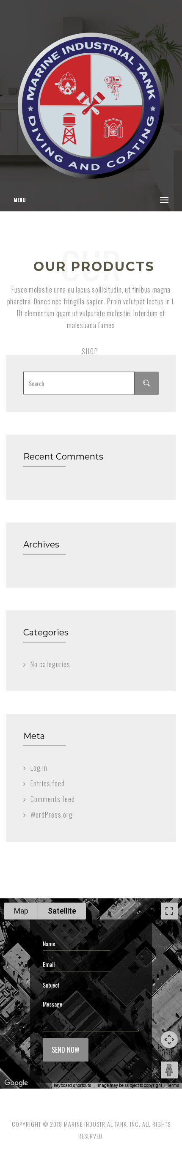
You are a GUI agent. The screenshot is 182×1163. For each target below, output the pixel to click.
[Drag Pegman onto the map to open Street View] (169, 1070)
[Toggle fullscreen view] (169, 911)
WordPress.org (51, 815)
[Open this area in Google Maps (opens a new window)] (16, 1083)
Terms (173, 1085)
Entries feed (47, 783)
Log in (38, 768)
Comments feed (52, 799)
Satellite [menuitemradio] (62, 910)
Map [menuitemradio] (21, 910)
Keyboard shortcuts (72, 1085)
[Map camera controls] (169, 1039)
